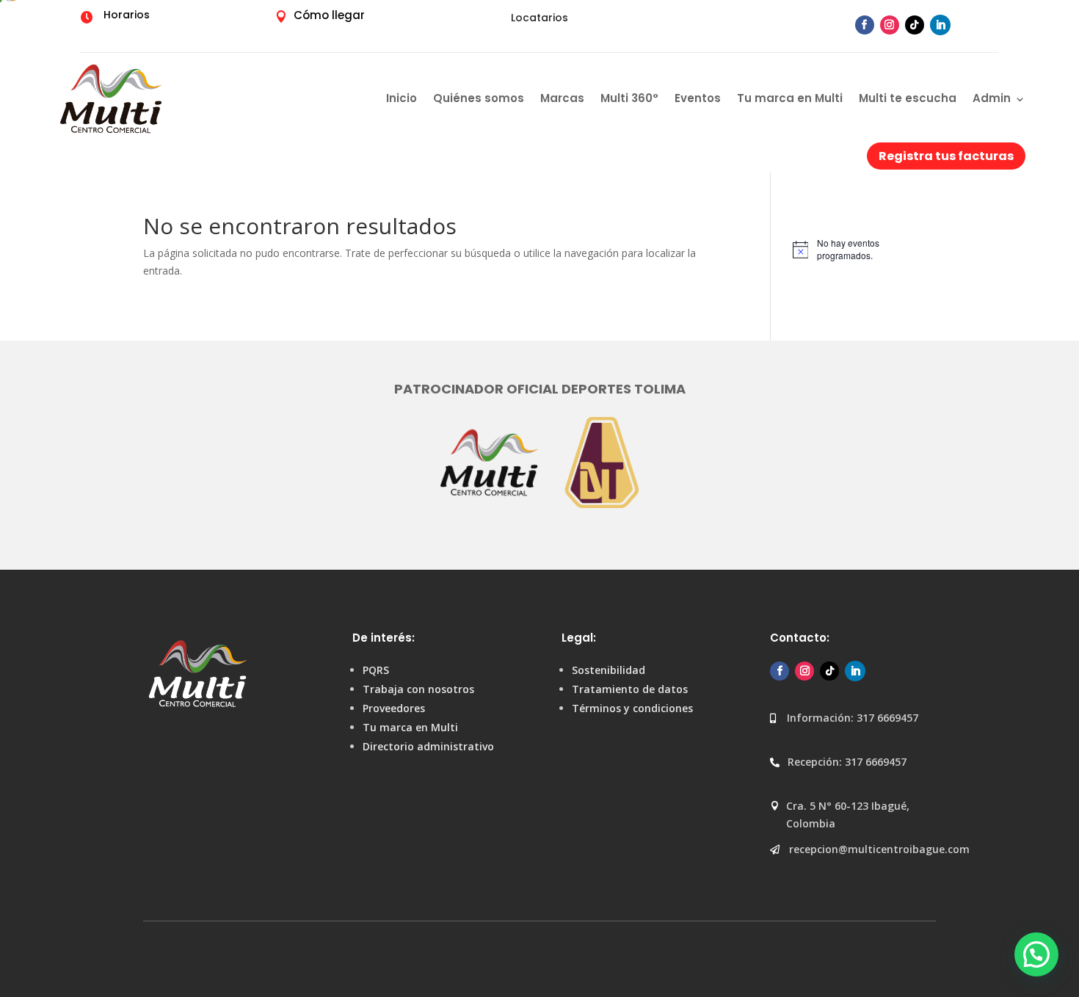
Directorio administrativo (428, 746)
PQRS (376, 670)
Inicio (401, 98)
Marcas (562, 98)
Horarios (126, 14)
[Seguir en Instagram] (889, 25)
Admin (992, 98)
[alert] (864, 249)
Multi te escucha (907, 98)
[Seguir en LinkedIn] (940, 25)
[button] (1036, 954)
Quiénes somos (478, 98)
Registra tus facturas (946, 156)
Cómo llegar (329, 15)
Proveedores (394, 708)
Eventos (698, 98)
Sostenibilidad (608, 670)
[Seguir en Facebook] (864, 25)
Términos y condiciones (632, 708)
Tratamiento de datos (630, 689)
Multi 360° (629, 98)
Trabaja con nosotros (418, 689)
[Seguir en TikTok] (914, 25)
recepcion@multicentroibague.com (879, 849)
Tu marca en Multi (790, 98)
